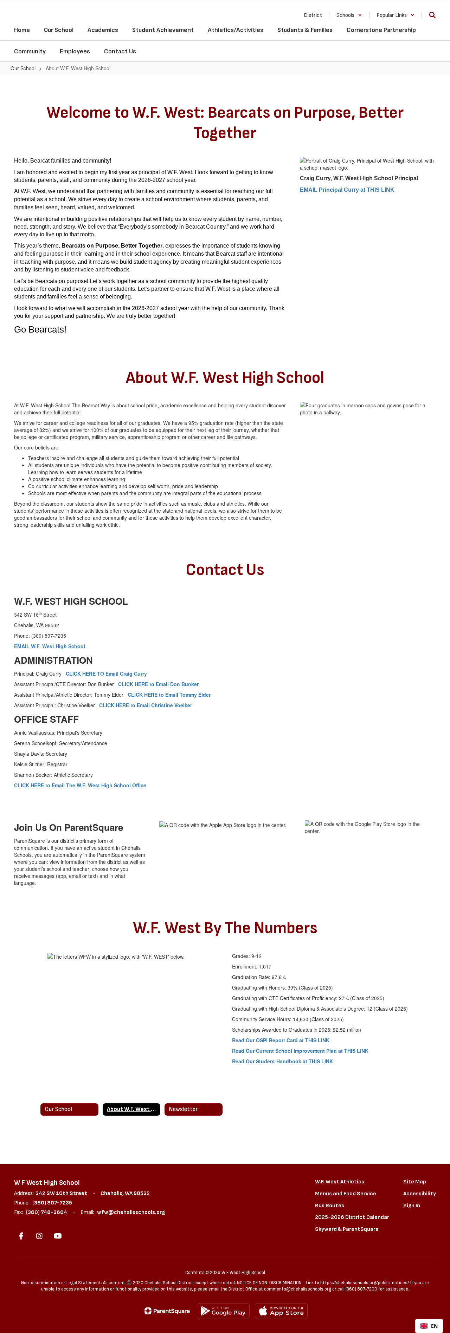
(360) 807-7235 (52, 1203)
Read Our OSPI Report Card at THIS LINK (280, 1040)
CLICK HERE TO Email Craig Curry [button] (106, 673)
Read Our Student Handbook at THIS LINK (282, 1061)
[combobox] (429, 1326)
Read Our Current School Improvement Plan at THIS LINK (300, 1050)
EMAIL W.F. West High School (49, 646)
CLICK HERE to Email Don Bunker (158, 684)
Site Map (414, 1181)
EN (434, 1325)
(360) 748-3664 (46, 1212)
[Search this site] (432, 15)
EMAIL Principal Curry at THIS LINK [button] (347, 190)
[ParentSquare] (167, 1311)
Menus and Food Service (345, 1193)
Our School (23, 68)
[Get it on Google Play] (223, 1311)
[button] (349, 15)
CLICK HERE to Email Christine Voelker (145, 705)
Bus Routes (329, 1205)
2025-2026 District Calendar (352, 1217)
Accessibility (419, 1193)
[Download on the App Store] (281, 1311)
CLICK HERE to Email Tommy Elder (169, 694)
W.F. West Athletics (339, 1181)
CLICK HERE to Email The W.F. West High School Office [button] (80, 785)
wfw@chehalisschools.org (131, 1212)
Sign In (411, 1205)
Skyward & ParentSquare (347, 1229)
